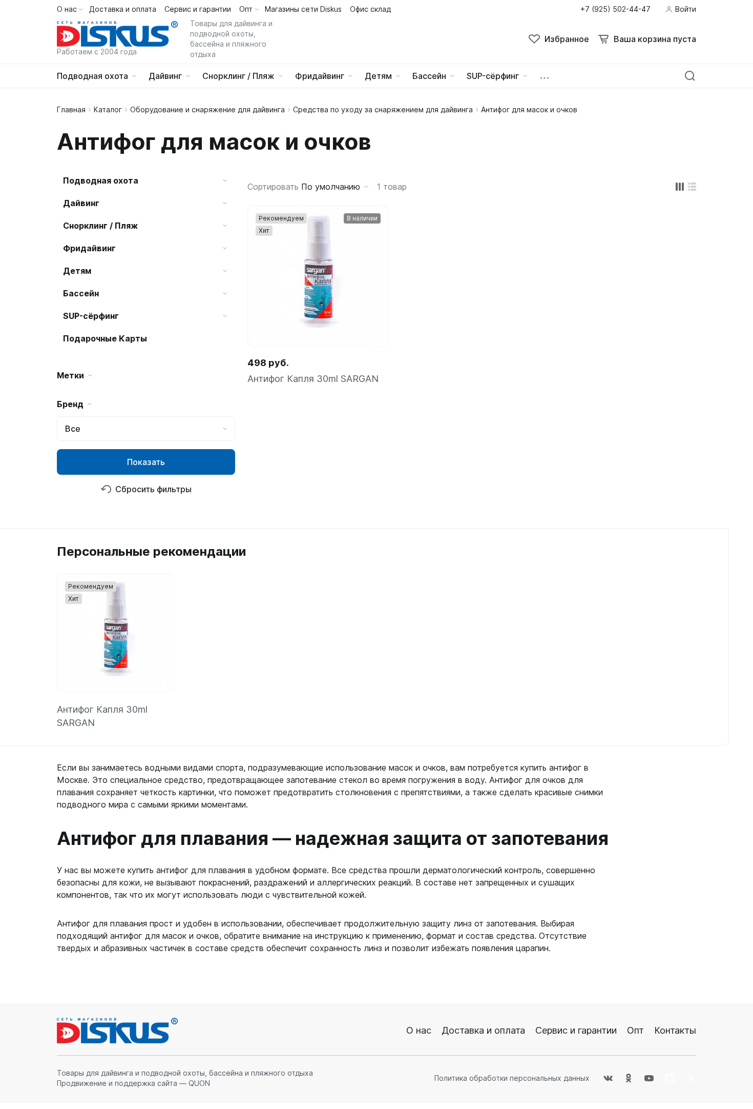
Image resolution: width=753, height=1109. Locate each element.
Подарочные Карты (105, 338)
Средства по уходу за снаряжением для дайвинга (383, 109)
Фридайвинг (89, 248)
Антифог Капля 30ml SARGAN (313, 378)
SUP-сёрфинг (91, 316)
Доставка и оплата (483, 1030)
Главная (71, 109)
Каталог (108, 109)
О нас (418, 1030)
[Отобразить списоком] (692, 186)
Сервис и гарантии (576, 1030)
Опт (635, 1030)
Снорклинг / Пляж (100, 225)
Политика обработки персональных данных (512, 1078)
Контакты (675, 1030)
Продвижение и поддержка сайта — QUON (133, 1083)
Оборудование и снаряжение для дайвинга (207, 109)
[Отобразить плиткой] (680, 186)
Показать (146, 462)
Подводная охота (100, 180)
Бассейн (81, 293)
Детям (77, 271)
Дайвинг (81, 203)
